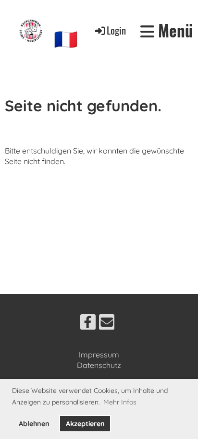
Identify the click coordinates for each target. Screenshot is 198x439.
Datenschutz (99, 365)
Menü (173, 31)
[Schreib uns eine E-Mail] (106, 323)
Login (116, 30)
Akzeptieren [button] (85, 423)
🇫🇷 (66, 39)
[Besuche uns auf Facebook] (88, 323)
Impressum (99, 354)
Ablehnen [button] (34, 423)
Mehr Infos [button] (119, 402)
